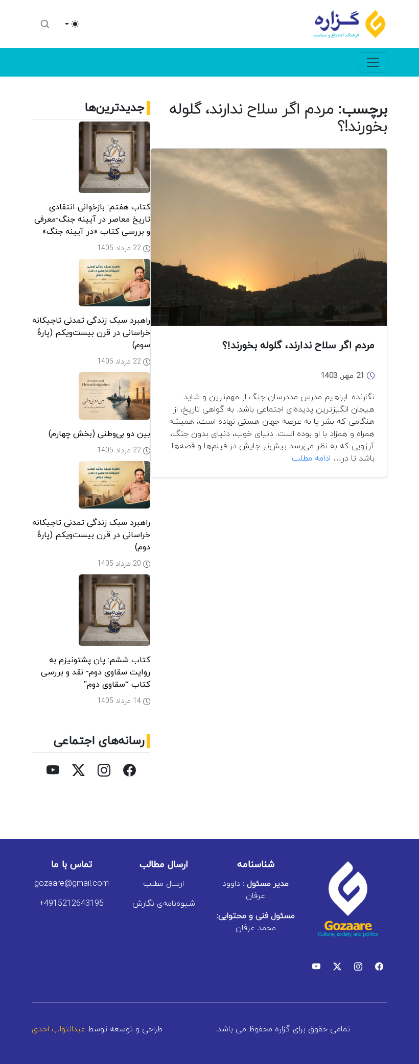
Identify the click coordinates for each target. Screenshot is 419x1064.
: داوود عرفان (255, 890)
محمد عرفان (256, 922)
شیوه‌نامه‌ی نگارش (163, 903)
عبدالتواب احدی (58, 1029)
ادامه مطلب (311, 458)
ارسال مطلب (163, 883)
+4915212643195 (71, 903)
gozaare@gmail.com (71, 883)
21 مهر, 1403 (344, 376)
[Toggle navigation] (373, 62)
